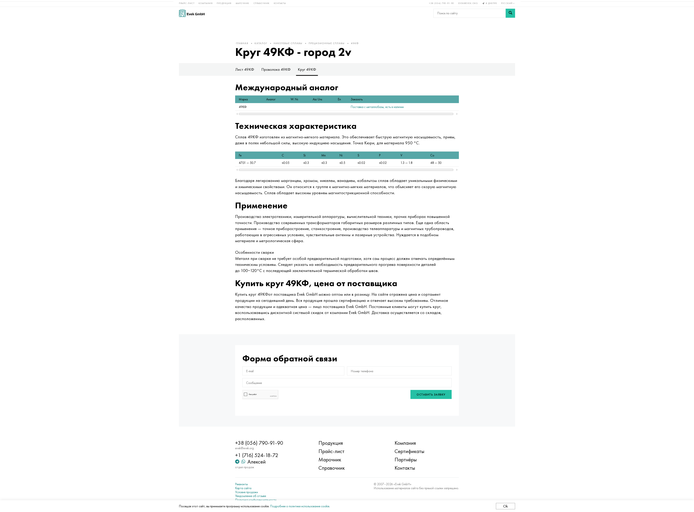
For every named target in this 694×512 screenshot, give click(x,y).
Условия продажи (246, 492)
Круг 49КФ (307, 69)
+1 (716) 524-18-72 (256, 455)
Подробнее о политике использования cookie (299, 506)
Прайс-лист (186, 3)
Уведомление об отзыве (250, 496)
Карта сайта (243, 488)
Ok (505, 506)
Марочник (242, 3)
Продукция (224, 3)
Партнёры (406, 459)
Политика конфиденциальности (255, 500)
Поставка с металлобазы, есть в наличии (377, 107)
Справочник (261, 3)
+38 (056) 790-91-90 (441, 3)
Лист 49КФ (244, 69)
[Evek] (192, 13)
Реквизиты (241, 484)
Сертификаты (409, 451)
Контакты (280, 3)
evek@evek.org (468, 3)
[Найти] (510, 13)
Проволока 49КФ (276, 69)
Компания (206, 3)
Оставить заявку (431, 394)
